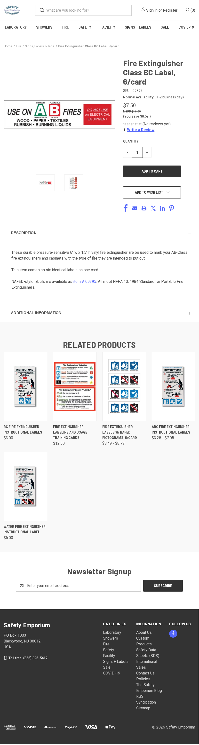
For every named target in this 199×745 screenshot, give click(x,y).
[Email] (134, 208)
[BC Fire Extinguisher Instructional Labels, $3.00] (25, 386)
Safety (85, 27)
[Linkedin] (162, 208)
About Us (144, 632)
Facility (108, 27)
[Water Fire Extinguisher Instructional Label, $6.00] (25, 486)
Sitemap (143, 708)
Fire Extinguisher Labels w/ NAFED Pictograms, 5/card (119, 432)
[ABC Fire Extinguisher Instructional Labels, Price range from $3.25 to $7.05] (173, 386)
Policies (143, 679)
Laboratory (16, 27)
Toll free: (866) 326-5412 (28, 658)
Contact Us (145, 673)
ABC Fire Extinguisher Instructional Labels (171, 430)
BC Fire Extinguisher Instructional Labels (23, 430)
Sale (165, 27)
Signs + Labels (138, 27)
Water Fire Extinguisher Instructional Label (25, 529)
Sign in (152, 10)
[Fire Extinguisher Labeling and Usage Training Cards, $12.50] (75, 386)
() (192, 10)
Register (170, 10)
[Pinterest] (171, 208)
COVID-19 (186, 27)
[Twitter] (153, 208)
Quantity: (131, 141)
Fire (65, 27)
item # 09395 (84, 281)
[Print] (144, 208)
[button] (138, 129)
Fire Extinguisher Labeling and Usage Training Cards (70, 432)
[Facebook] (125, 208)
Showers (44, 27)
